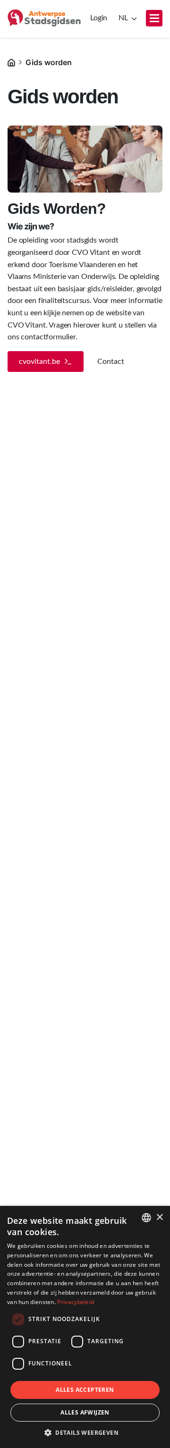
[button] (85, 1432)
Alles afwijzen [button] (85, 1412)
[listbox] (146, 1217)
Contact (110, 361)
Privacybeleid (75, 1302)
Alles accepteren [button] (85, 1390)
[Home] (11, 62)
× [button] (159, 1217)
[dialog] (85, 1327)
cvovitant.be (39, 361)
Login (98, 18)
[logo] (44, 17)
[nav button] (154, 18)
